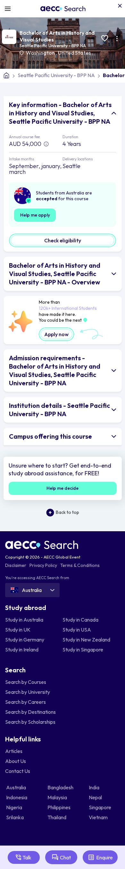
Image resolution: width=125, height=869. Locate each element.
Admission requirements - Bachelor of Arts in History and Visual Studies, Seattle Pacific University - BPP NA (54, 370)
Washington (41, 52)
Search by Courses (25, 682)
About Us (15, 761)
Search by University (27, 692)
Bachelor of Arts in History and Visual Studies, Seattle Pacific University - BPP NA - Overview (54, 273)
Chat (65, 857)
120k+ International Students (68, 308)
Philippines (59, 807)
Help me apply (35, 215)
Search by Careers (25, 702)
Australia (16, 787)
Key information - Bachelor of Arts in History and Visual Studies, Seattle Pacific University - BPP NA (60, 113)
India (94, 787)
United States (74, 52)
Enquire (104, 857)
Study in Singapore (83, 649)
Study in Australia (24, 619)
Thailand (57, 817)
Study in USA (77, 629)
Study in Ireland (21, 649)
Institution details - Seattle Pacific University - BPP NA (59, 409)
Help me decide (62, 488)
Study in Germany (24, 639)
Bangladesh (60, 787)
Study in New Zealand (86, 639)
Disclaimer (15, 565)
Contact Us (17, 771)
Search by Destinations (30, 712)
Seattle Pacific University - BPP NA (53, 45)
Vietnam (99, 817)
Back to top (67, 512)
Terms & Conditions (80, 565)
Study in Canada (80, 619)
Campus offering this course (50, 436)
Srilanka (15, 817)
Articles (13, 751)
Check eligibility (62, 240)
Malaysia (57, 797)
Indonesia (17, 797)
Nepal (96, 797)
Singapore (100, 807)
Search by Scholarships (30, 722)
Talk (26, 857)
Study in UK (17, 629)
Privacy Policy (43, 565)
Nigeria (14, 807)
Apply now (56, 334)
